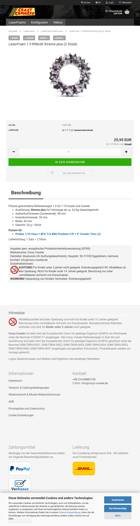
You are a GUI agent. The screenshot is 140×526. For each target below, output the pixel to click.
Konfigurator (39, 22)
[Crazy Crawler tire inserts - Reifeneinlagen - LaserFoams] (22, 12)
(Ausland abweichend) (83, 130)
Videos (57, 22)
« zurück (29, 38)
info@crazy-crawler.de (94, 383)
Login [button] (111, 2)
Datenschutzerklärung (69, 512)
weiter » (44, 38)
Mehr (118, 515)
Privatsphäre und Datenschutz (27, 408)
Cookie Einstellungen (21, 415)
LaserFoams (17, 22)
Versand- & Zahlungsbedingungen (29, 387)
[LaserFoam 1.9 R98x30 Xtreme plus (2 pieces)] (70, 75)
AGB (11, 401)
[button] (98, 2)
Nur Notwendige (118, 508)
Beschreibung (26, 193)
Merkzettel (126, 2)
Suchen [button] (86, 2)
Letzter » (59, 38)
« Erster (14, 38)
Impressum (15, 380)
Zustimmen (118, 500)
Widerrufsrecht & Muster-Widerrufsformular (34, 394)
